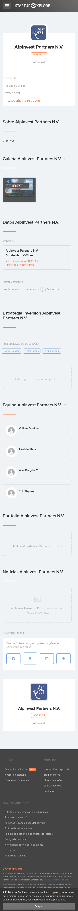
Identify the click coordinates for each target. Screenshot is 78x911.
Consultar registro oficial (56, 879)
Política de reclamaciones (19, 828)
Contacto (49, 791)
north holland (11, 289)
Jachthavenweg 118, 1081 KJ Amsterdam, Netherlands (22, 263)
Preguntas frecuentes (17, 780)
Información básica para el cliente (24, 844)
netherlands (32, 289)
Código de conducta (16, 839)
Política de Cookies (15, 855)
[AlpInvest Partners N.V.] (19, 189)
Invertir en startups (15, 774)
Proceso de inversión (16, 817)
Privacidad (10, 850)
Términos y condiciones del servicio (25, 823)
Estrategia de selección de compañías (26, 812)
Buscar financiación (19, 769)
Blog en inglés (52, 774)
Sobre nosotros (52, 785)
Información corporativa (57, 769)
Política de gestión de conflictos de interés (29, 833)
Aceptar (39, 906)
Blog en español (53, 780)
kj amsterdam (51, 289)
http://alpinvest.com (22, 100)
